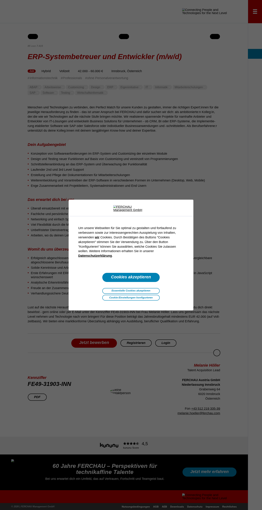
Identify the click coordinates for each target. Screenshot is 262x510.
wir (97, 237)
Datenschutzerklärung (95, 256)
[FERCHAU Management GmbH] (131, 208)
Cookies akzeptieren (131, 277)
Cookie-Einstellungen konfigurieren (131, 297)
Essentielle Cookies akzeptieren (131, 290)
